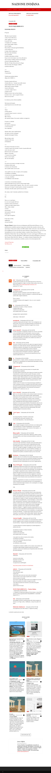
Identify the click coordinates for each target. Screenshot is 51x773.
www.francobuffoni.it (23, 751)
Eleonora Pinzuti (17, 490)
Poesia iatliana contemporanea (17, 267)
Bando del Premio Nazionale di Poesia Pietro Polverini (16, 639)
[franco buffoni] (13, 746)
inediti (15, 23)
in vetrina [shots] (29, 15)
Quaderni (28, 267)
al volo (11, 636)
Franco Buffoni (26, 265)
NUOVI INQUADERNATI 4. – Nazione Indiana (24, 589)
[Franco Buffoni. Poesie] (17, 669)
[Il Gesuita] (17, 704)
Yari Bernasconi (8, 244)
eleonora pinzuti (17, 265)
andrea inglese (12, 715)
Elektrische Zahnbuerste (19, 607)
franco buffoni (24, 260)
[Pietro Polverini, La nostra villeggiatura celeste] (34, 629)
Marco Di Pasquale (17, 465)
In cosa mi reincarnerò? (14, 15)
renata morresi (12, 641)
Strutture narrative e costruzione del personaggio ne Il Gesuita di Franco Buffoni (33, 679)
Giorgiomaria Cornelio (13, 679)
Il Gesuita (11, 714)
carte (11, 711)
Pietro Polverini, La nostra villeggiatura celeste (34, 639)
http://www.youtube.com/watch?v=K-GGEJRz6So (23, 565)
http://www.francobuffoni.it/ (21, 743)
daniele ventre (29, 681)
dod (14, 342)
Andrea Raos (28, 716)
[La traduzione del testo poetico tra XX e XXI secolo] (34, 704)
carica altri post (25, 734)
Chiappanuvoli (16, 289)
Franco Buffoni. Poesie (13, 678)
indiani (10, 23)
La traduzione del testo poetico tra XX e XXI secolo (34, 714)
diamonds (15, 554)
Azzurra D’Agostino (9, 242)
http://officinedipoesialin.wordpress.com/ (28, 284)
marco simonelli (17, 330)
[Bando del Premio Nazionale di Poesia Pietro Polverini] (17, 629)
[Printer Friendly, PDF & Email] (25, 247)
